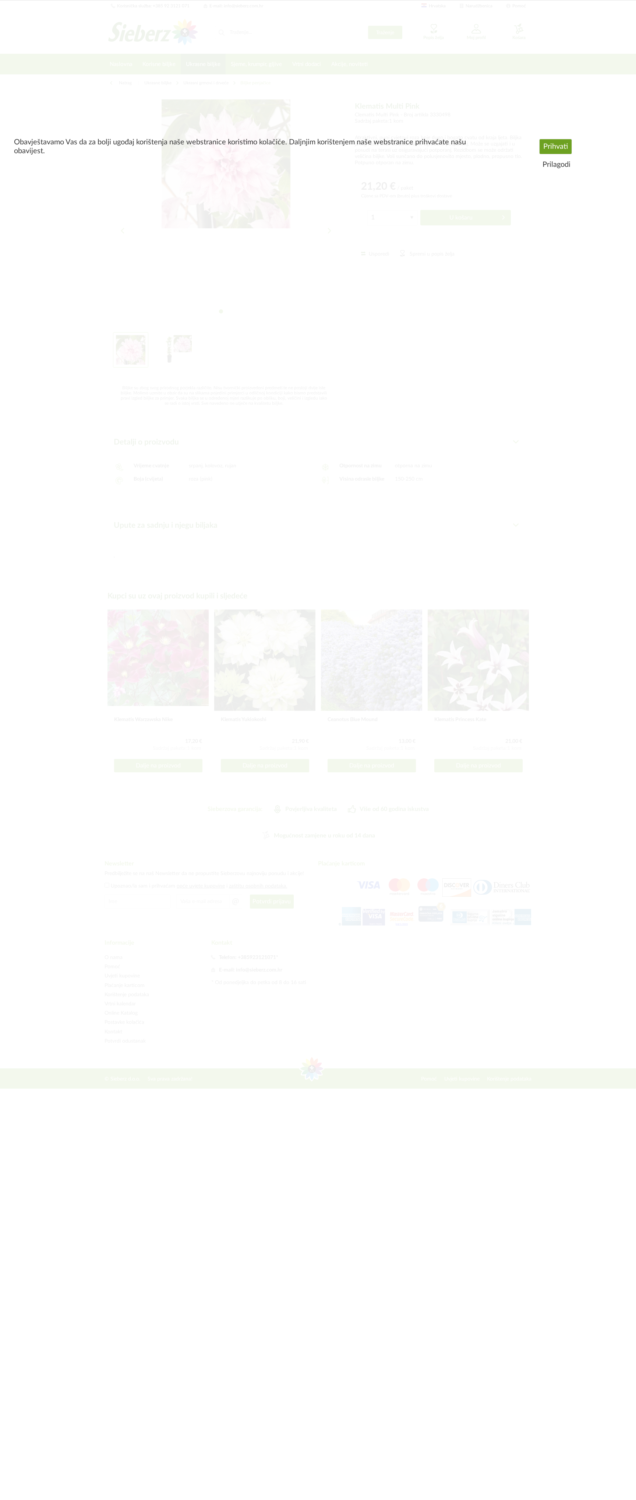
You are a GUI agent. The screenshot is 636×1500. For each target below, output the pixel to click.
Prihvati (555, 146)
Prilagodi (556, 164)
